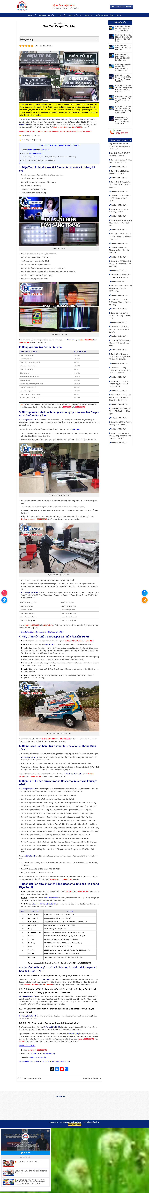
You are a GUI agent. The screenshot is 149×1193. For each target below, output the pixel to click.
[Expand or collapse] (97, 39)
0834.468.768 (122, 191)
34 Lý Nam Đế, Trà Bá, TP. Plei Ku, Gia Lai (58, 946)
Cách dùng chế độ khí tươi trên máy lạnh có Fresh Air (123, 47)
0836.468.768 (122, 350)
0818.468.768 (122, 230)
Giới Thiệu (62, 15)
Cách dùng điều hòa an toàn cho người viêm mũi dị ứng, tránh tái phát (123, 99)
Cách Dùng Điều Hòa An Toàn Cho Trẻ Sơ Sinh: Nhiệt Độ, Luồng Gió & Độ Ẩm (123, 110)
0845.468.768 (122, 257)
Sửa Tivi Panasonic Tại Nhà (30, 1078)
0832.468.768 (122, 270)
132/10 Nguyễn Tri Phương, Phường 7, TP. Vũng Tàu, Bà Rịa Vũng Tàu (67, 950)
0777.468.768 (122, 391)
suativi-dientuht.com (36, 153)
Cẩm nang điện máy (46, 15)
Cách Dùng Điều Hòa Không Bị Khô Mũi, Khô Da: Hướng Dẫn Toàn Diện (123, 38)
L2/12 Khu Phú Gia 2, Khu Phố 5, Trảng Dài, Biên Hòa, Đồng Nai (65, 936)
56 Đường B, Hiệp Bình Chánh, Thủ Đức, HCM (59, 914)
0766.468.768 (122, 418)
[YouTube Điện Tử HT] (62, 1069)
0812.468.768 (122, 336)
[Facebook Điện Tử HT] (57, 1069)
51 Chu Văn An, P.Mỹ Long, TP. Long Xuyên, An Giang (61, 953)
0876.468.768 (122, 363)
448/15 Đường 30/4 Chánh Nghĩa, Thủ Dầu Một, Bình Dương (64, 932)
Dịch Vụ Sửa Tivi (75, 15)
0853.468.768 (122, 178)
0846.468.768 (122, 295)
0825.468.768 (122, 377)
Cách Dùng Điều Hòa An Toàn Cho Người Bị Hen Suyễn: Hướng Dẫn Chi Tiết (123, 89)
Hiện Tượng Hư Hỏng (104, 15)
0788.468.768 (122, 404)
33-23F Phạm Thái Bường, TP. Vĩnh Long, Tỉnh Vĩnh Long (63, 943)
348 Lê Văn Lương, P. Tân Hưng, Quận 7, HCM (59, 925)
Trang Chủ (31, 15)
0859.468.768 (122, 322)
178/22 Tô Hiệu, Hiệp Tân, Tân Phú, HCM (57, 918)
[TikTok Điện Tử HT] (52, 1069)
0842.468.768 (122, 309)
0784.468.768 (122, 443)
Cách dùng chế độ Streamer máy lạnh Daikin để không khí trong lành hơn (122, 57)
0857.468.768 (122, 167)
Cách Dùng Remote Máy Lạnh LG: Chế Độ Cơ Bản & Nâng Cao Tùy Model (123, 78)
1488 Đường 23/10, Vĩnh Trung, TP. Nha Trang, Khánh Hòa (63, 957)
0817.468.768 (122, 216)
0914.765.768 (122, 133)
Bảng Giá (88, 15)
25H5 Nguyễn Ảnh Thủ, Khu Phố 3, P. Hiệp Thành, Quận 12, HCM (65, 921)
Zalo (66, 1069)
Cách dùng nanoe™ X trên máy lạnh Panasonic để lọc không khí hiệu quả (123, 67)
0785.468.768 (122, 429)
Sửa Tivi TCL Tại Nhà (91, 1078)
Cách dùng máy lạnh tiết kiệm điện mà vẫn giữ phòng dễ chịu (122, 28)
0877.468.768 (122, 205)
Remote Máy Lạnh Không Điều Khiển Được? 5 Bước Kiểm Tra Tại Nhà (122, 120)
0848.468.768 (122, 243)
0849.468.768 (122, 282)
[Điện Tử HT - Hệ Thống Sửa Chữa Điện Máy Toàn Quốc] (32, 6)
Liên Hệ (119, 15)
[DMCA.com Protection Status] (74, 1125)
